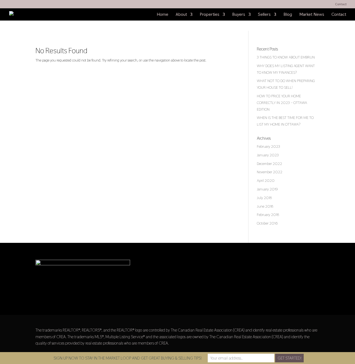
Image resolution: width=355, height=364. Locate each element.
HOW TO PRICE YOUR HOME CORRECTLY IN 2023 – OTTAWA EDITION (282, 102)
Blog (287, 14)
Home (162, 14)
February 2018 (268, 214)
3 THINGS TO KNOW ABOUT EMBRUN (286, 57)
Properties (209, 14)
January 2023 (268, 154)
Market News (311, 14)
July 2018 (264, 197)
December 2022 (269, 163)
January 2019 (267, 189)
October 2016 (267, 223)
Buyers (238, 14)
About (181, 14)
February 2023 (268, 146)
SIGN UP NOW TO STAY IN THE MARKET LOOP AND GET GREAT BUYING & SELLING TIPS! (128, 358)
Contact (341, 4)
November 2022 (269, 171)
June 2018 (265, 206)
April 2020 (266, 180)
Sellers (264, 14)
